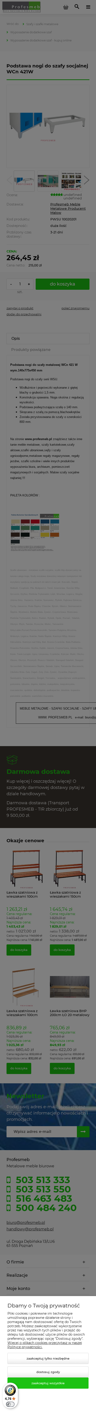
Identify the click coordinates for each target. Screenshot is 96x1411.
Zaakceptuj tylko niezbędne (48, 1358)
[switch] (10, 1404)
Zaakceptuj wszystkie (48, 1383)
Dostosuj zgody (48, 1372)
